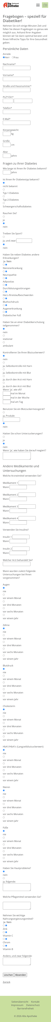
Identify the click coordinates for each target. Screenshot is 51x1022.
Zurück (6, 982)
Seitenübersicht (19, 1001)
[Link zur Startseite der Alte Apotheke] (11, 5)
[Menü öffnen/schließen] (38, 5)
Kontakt (35, 1001)
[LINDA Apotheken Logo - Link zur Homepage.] (45, 5)
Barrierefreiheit (25, 1008)
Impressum (17, 1005)
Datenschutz (33, 1005)
